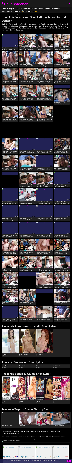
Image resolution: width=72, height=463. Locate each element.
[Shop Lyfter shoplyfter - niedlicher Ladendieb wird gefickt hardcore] (62, 194)
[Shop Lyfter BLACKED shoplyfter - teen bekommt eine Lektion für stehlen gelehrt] (62, 228)
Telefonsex (55, 9)
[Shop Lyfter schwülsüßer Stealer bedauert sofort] (27, 245)
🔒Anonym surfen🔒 (29, 11)
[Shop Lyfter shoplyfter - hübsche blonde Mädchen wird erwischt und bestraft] (27, 211)
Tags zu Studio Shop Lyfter (11, 433)
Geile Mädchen (16, 4)
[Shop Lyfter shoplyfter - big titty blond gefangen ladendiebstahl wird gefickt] (10, 228)
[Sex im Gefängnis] (61, 418)
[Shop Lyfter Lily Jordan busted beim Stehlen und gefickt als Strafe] (62, 295)
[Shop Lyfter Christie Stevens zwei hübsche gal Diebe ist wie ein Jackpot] (10, 57)
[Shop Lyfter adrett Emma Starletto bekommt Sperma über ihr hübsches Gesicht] (27, 295)
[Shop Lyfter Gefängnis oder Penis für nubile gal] (44, 112)
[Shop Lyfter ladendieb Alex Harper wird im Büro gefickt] (62, 57)
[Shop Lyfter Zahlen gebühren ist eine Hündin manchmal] (44, 40)
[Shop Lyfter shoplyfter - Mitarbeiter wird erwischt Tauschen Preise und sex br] (44, 161)
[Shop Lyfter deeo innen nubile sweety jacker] (27, 312)
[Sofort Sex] (44, 418)
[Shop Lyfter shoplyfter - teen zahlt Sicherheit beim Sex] (44, 144)
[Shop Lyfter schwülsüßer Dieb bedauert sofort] (44, 245)
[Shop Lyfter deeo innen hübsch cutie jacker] (62, 312)
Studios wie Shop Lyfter (32, 431)
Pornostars (25, 9)
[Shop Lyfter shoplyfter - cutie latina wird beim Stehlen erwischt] (10, 40)
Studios (34, 9)
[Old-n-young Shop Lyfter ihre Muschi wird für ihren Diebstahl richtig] (10, 74)
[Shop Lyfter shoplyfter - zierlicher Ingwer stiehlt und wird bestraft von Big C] (62, 211)
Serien (40, 9)
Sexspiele (16, 11)
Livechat (47, 9)
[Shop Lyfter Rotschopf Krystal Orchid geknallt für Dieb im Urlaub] (27, 57)
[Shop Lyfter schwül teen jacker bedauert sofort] (27, 262)
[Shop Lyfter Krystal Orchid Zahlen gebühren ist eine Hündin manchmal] (27, 40)
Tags (18, 9)
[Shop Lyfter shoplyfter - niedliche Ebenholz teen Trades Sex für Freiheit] (44, 194)
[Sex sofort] (27, 418)
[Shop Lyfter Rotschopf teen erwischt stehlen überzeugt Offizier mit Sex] (62, 178)
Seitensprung (7, 11)
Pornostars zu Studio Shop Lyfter (13, 431)
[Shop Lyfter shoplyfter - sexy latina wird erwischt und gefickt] (44, 228)
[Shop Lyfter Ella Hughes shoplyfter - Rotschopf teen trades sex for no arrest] (27, 144)
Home (4, 9)
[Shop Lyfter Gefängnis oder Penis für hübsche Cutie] (10, 144)
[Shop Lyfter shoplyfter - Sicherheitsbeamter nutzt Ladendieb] (27, 228)
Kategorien (11, 9)
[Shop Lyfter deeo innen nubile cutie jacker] (44, 312)
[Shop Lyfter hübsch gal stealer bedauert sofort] (62, 245)
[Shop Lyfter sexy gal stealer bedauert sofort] (10, 262)
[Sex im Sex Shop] (10, 418)
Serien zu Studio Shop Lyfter (51, 431)
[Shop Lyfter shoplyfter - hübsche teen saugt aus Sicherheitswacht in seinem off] (10, 211)
